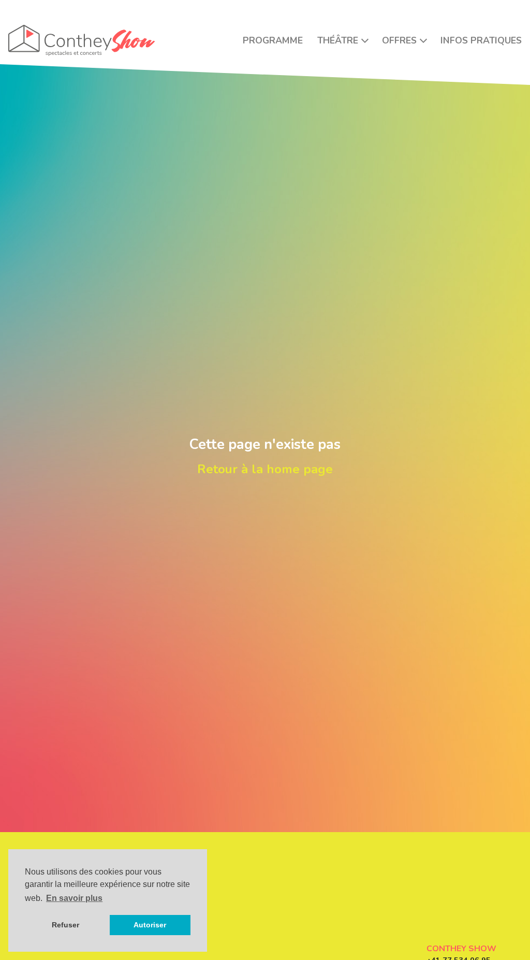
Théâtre (337, 40)
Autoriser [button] (150, 925)
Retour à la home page (265, 469)
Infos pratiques (481, 40)
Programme (273, 40)
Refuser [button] (65, 925)
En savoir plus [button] (74, 898)
